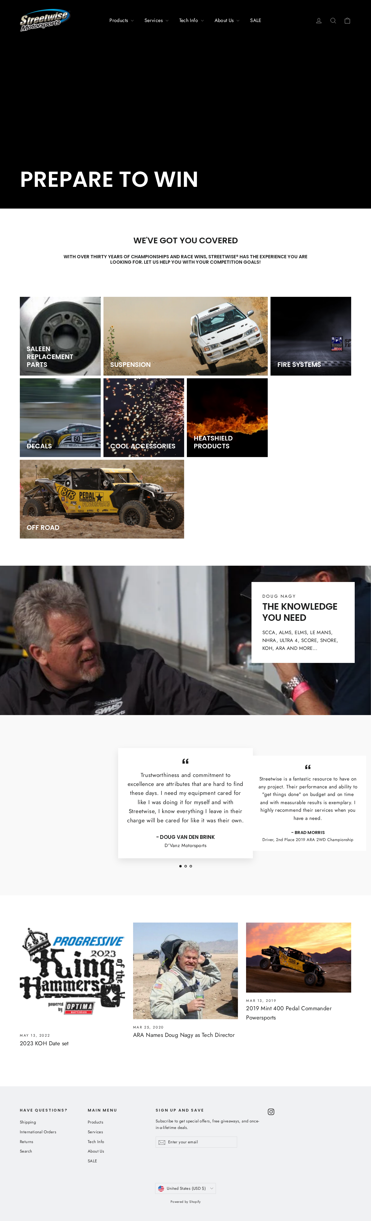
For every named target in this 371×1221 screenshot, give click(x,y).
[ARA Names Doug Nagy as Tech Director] (185, 971)
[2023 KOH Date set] (72, 975)
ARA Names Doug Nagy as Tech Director (184, 1035)
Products (119, 20)
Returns (26, 1142)
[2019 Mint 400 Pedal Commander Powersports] (298, 958)
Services (154, 20)
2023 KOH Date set (44, 1043)
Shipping (28, 1122)
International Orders (38, 1132)
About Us (225, 20)
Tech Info (189, 20)
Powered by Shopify (185, 1201)
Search (26, 1151)
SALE (256, 20)
